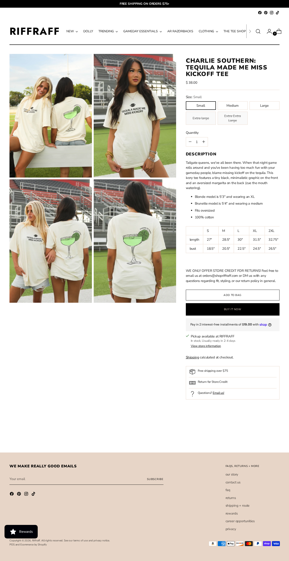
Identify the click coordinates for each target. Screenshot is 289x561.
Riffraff (36, 540)
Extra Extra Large (232, 118)
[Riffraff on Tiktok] (277, 13)
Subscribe (155, 479)
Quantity (192, 132)
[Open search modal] (258, 31)
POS (12, 544)
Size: (194, 97)
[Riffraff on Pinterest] (266, 13)
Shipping (192, 357)
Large (264, 105)
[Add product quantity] (190, 141)
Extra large (201, 118)
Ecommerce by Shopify (33, 544)
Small (200, 105)
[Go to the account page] (267, 31)
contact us (233, 482)
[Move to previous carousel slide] (265, 437)
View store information (206, 346)
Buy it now (232, 309)
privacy (231, 529)
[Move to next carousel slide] (276, 437)
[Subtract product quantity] (204, 141)
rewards (232, 513)
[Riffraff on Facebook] (260, 13)
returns (231, 498)
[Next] (250, 31)
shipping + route (238, 505)
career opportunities (240, 521)
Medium (232, 105)
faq (228, 490)
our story (232, 474)
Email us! (218, 393)
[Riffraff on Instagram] (272, 13)
